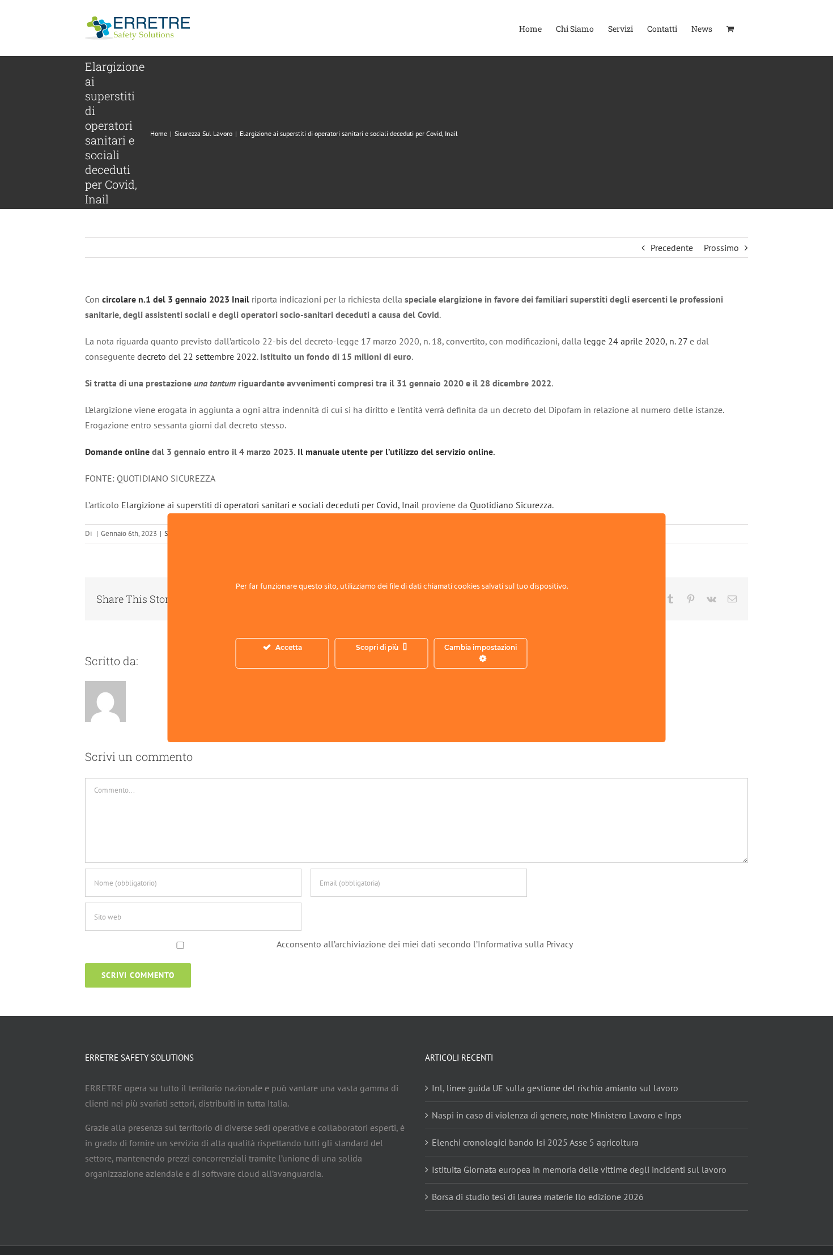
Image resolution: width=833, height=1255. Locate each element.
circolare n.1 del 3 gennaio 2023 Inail (177, 299)
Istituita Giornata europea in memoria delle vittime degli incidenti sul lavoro (579, 1169)
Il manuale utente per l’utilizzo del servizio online (394, 451)
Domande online (118, 451)
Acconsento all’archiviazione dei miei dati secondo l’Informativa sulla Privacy (425, 944)
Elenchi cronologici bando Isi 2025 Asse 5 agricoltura (535, 1142)
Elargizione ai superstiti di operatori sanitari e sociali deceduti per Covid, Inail (270, 504)
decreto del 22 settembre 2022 (197, 356)
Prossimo (721, 247)
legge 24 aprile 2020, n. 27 (637, 341)
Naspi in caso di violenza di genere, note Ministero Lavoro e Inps (557, 1115)
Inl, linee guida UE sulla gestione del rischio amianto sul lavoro (555, 1088)
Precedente (672, 247)
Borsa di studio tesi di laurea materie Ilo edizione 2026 (538, 1196)
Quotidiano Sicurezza (511, 504)
